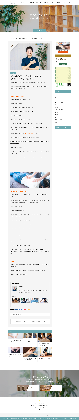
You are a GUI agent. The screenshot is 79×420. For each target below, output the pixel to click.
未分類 (56, 122)
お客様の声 (58, 2)
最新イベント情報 (58, 119)
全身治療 (57, 112)
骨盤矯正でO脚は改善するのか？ (34, 304)
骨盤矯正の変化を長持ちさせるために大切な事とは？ (25, 304)
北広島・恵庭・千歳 (18, 314)
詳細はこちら (63, 64)
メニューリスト (23, 2)
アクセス (64, 2)
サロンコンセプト (39, 2)
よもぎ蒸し (57, 97)
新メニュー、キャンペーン (60, 95)
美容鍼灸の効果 (31, 2)
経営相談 (57, 104)
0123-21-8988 (62, 61)
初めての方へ (46, 2)
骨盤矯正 (13, 73)
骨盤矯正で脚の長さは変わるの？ (44, 304)
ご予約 (69, 2)
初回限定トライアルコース (38, 415)
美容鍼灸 (57, 114)
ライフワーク (57, 117)
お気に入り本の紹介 (59, 102)
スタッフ (52, 2)
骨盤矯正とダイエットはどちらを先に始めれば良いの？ (16, 304)
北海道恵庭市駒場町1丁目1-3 (61, 59)
